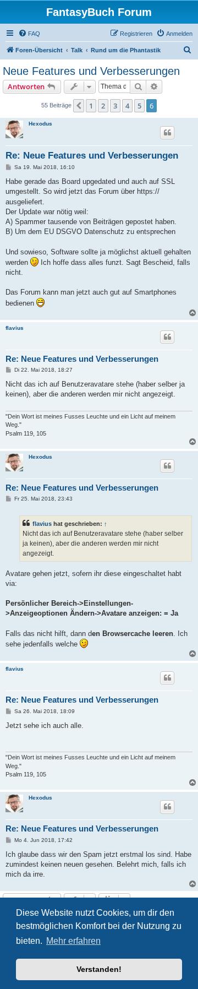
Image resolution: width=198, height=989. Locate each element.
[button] (78, 105)
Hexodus (40, 124)
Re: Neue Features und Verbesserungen (92, 155)
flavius (15, 328)
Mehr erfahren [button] (73, 940)
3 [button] (115, 106)
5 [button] (139, 106)
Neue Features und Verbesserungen (91, 71)
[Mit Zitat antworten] (167, 132)
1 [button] (91, 106)
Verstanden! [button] (99, 969)
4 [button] (127, 106)
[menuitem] (29, 33)
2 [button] (103, 106)
